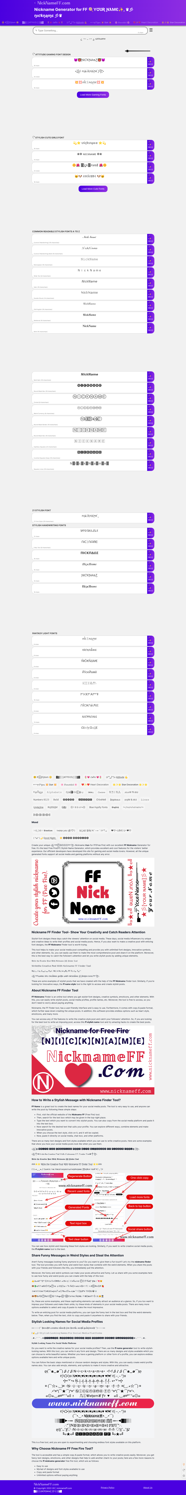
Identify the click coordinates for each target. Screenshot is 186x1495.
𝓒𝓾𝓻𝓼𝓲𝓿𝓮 (101, 792)
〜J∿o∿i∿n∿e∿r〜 (133, 807)
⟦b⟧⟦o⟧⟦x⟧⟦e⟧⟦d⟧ (41, 814)
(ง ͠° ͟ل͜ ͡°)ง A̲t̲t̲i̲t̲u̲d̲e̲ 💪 (77, 22)
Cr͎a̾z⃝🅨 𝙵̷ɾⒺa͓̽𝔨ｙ (75, 792)
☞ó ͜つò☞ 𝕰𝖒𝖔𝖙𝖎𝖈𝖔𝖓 (42, 830)
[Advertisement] (93, 117)
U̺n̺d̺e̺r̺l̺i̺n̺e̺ (38, 807)
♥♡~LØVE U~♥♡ (121, 830)
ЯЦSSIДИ (52, 807)
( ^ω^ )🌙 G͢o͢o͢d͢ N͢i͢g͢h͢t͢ (44, 838)
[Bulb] (184, 1464)
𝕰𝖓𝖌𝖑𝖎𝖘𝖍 (115, 807)
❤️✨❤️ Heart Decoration (145, 22)
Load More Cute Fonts (93, 189)
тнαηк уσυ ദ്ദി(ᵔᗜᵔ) (66, 830)
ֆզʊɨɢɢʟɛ (115, 799)
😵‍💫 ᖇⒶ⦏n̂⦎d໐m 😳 (10, 22)
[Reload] (184, 1470)
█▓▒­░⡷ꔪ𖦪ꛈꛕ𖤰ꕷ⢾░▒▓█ (33, 22)
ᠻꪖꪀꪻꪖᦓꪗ (38, 792)
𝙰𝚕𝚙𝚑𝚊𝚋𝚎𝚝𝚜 (54, 792)
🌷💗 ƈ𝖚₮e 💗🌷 (55, 22)
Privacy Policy (107, 1487)
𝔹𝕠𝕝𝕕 (56, 799)
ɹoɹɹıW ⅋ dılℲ (131, 792)
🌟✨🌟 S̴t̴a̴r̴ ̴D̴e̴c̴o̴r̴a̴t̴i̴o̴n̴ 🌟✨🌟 (130, 784)
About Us (147, 1487)
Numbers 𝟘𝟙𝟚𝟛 (41, 799)
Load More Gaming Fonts (93, 94)
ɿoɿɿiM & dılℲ (131, 799)
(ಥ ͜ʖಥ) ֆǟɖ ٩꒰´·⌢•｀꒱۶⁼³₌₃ (93, 830)
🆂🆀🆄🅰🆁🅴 (85, 799)
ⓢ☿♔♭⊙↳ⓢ (78, 807)
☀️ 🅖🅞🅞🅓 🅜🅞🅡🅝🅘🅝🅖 (74, 838)
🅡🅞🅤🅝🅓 (68, 799)
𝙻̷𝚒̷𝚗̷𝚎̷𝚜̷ (145, 799)
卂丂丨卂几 (114, 792)
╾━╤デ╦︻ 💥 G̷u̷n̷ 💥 (100, 22)
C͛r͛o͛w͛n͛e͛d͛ (101, 799)
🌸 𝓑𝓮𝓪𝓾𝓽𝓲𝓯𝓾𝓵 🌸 (122, 22)
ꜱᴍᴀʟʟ (91, 792)
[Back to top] (184, 1476)
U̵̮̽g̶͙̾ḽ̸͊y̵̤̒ (64, 807)
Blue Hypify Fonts (98, 807)
